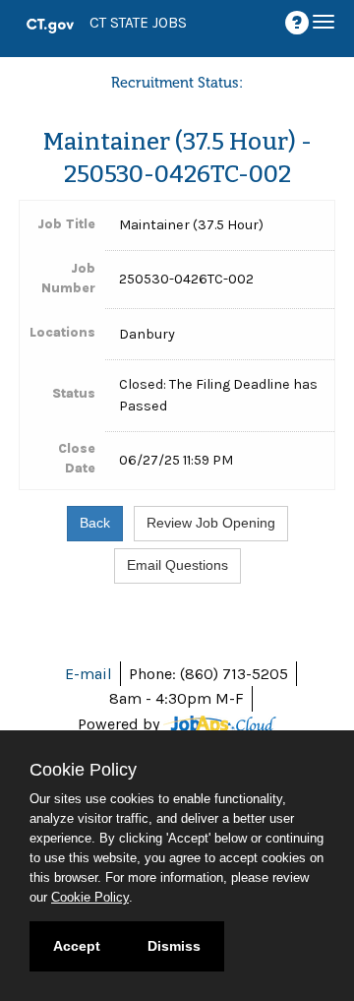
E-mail (88, 673)
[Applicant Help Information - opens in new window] (300, 23)
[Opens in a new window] (219, 724)
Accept (76, 946)
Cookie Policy (90, 897)
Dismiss (174, 946)
